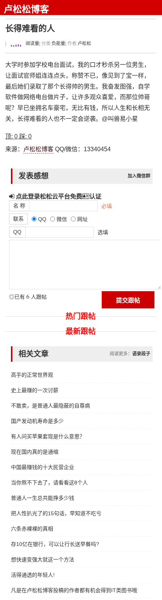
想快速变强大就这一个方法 (42, 559)
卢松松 (84, 43)
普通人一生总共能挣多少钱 (42, 498)
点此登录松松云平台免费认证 (57, 196)
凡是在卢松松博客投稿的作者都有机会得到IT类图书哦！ (74, 590)
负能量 (58, 43)
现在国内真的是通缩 (34, 452)
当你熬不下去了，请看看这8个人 (49, 483)
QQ (17, 232)
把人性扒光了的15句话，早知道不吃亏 (56, 513)
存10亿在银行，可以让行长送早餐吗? (55, 544)
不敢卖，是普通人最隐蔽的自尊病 (50, 406)
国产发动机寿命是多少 (37, 421)
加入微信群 (139, 176)
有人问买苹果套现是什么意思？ (48, 436)
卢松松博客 (26, 9)
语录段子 (141, 353)
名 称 (19, 206)
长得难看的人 (30, 28)
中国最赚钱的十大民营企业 (42, 467)
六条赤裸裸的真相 (32, 529)
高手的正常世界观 (32, 375)
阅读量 (31, 43)
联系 (18, 219)
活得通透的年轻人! (33, 575)
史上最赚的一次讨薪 (34, 390)
